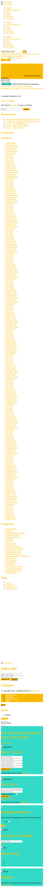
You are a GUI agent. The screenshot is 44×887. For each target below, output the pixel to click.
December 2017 (11, 346)
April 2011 (10, 513)
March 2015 (10, 415)
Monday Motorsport (13, 552)
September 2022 (12, 226)
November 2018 (12, 323)
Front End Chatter (12, 546)
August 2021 (10, 254)
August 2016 (10, 379)
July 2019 (9, 306)
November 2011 (12, 498)
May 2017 (9, 360)
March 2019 (10, 314)
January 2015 (11, 419)
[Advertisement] (18, 626)
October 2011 (11, 500)
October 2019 (11, 300)
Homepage (5, 76)
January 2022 (11, 243)
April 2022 (10, 237)
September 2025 (12, 151)
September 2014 (12, 427)
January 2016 (11, 394)
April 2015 (10, 412)
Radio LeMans (16, 76)
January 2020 (11, 293)
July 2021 (9, 256)
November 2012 (12, 473)
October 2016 (11, 375)
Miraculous (34, 691)
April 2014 (10, 438)
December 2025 (11, 145)
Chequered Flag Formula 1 (16, 533)
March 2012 (10, 490)
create (3, 844)
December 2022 (11, 220)
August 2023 (10, 204)
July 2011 (9, 506)
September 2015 (12, 402)
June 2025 (9, 158)
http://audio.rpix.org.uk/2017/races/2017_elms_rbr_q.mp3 (22, 88)
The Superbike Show (13, 571)
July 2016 (9, 381)
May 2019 (9, 310)
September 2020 (12, 277)
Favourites (9, 697)
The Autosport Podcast (14, 566)
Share (8, 701)
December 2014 (11, 421)
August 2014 (10, 429)
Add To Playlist (11, 699)
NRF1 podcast (11, 560)
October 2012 (11, 475)
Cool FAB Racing (12, 535)
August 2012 (10, 479)
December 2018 (11, 321)
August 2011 (10, 504)
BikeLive (9, 531)
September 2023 (12, 201)
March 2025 (10, 164)
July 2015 (9, 406)
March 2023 (10, 214)
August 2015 (10, 404)
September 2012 (12, 477)
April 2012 (10, 488)
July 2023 (9, 206)
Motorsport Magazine (14, 554)
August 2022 (10, 229)
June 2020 (9, 283)
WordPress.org (11, 589)
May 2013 (9, 460)
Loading (14, 679)
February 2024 (11, 191)
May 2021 (9, 260)
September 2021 (12, 252)
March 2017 (10, 364)
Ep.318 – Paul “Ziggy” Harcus (17, 126)
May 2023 (9, 210)
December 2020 (11, 270)
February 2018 (11, 341)
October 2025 (11, 149)
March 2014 (10, 440)
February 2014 (11, 442)
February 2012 (11, 492)
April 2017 (10, 362)
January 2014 (11, 444)
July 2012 (9, 481)
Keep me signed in (8, 794)
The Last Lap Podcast (14, 569)
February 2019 (11, 316)
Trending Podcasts (8, 54)
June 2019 (9, 308)
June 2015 (9, 408)
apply (3, 826)
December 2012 (11, 471)
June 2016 (9, 383)
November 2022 (12, 222)
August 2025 (10, 153)
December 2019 (11, 295)
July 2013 (9, 456)
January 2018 (11, 343)
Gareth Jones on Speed (14, 548)
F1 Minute (9, 539)
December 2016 (11, 371)
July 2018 (9, 331)
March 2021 (10, 264)
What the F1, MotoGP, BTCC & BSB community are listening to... (20, 55)
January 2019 (11, 318)
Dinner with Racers (13, 537)
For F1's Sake (11, 543)
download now (11, 695)
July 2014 (9, 431)
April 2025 (10, 162)
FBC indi (9, 541)
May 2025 (9, 160)
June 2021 (9, 258)
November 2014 (12, 423)
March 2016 (10, 389)
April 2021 (10, 262)
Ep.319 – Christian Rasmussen (17, 123)
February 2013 (11, 467)
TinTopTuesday (11, 573)
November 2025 (12, 147)
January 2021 (11, 268)
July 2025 (9, 155)
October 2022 (11, 224)
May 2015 (9, 410)
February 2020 (11, 291)
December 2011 (11, 496)
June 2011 (9, 509)
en (7, 822)
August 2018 (10, 329)
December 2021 (11, 245)
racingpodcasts (27, 86)
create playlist (6, 885)
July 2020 (9, 281)
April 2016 (10, 387)
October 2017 (11, 350)
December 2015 (11, 396)
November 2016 (12, 373)
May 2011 (9, 511)
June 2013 (9, 458)
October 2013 (11, 450)
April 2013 (10, 463)
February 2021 (11, 266)
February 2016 (11, 392)
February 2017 (11, 366)
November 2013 (12, 448)
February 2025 (11, 166)
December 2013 (11, 446)
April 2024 (10, 187)
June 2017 (9, 358)
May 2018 (9, 335)
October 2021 (11, 249)
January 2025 (11, 168)
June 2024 (9, 183)
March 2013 (10, 465)
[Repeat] (4, 725)
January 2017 (11, 369)
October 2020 (11, 275)
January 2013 (11, 469)
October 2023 (11, 199)
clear (3, 719)
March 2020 (10, 289)
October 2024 (11, 174)
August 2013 (10, 454)
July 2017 (9, 356)
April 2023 (10, 212)
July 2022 (9, 231)
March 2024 (10, 189)
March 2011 (10, 515)
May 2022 (9, 235)
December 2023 (11, 195)
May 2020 (9, 285)
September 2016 (12, 377)
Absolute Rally (11, 529)
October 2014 (11, 425)
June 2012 (9, 483)
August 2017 (10, 354)
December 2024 (11, 170)
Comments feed (11, 587)
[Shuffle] (2, 725)
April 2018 (10, 337)
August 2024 (10, 178)
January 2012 (11, 494)
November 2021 (12, 247)
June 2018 (9, 333)
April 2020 (10, 287)
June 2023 (9, 208)
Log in (8, 582)
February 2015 (11, 417)
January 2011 (10, 519)
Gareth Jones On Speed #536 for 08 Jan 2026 (22, 119)
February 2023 (11, 216)
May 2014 (9, 435)
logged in (14, 105)
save (6, 719)
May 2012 (9, 486)
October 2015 (11, 400)
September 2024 (12, 176)
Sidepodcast (10, 564)
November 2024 (12, 172)
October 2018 (11, 325)
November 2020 (12, 272)
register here (24, 802)
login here (25, 773)
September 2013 (12, 452)
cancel (9, 743)
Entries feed (10, 585)
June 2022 (9, 233)
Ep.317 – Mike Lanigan (14, 128)
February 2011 (11, 517)
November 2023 (12, 197)
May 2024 (9, 185)
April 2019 (10, 312)
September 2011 (12, 502)
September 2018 (12, 327)
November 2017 (12, 348)
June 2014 (9, 433)
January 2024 (11, 193)
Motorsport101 (11, 558)
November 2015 (12, 398)
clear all (4, 743)
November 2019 (12, 298)
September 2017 (12, 352)
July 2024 (9, 181)
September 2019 (12, 302)
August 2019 (10, 304)
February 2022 (11, 241)
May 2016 (9, 385)
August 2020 (10, 279)
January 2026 (11, 143)
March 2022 (10, 239)
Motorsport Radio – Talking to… (18, 556)
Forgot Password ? (8, 798)
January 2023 (11, 218)
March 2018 (10, 339)
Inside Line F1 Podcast (14, 550)
